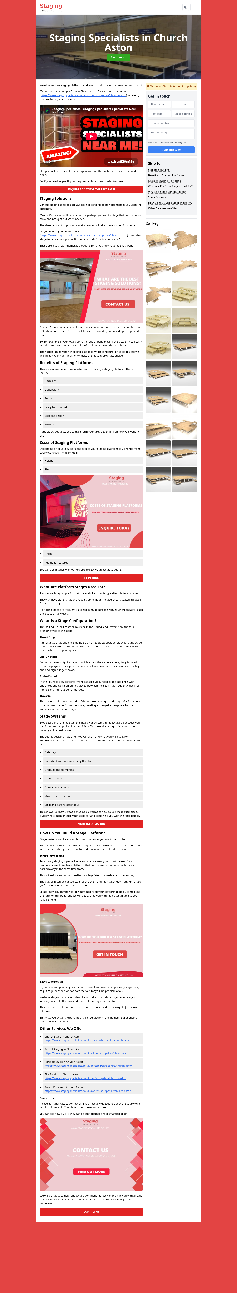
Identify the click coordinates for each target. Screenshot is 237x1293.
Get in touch (119, 57)
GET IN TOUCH (91, 578)
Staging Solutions (159, 169)
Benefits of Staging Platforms (166, 175)
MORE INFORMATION (91, 824)
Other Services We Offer (163, 208)
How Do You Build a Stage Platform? (170, 202)
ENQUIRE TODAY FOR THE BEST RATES (91, 189)
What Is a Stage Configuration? (167, 191)
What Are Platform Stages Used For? (170, 186)
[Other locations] (185, 7)
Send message (171, 149)
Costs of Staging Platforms (164, 180)
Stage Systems (157, 197)
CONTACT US (91, 1211)
